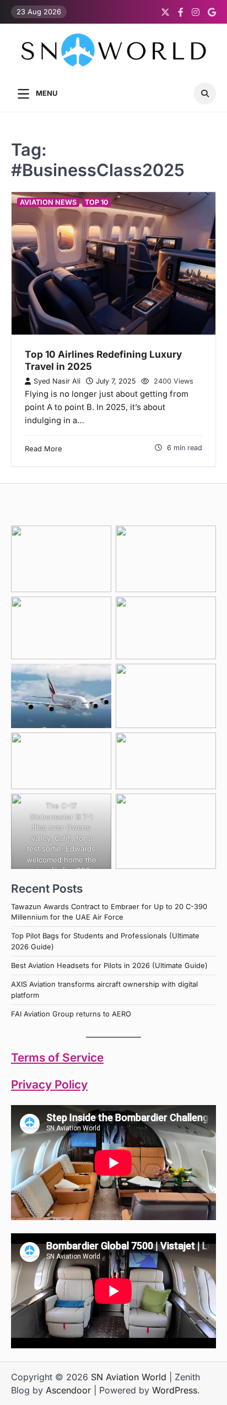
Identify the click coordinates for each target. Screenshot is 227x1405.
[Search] (205, 94)
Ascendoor (68, 1390)
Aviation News (48, 202)
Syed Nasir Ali (57, 381)
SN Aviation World (128, 1376)
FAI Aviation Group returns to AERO (71, 1014)
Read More (43, 449)
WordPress (174, 1390)
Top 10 (96, 202)
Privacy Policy (49, 1084)
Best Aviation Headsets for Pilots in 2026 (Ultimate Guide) (109, 965)
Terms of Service (57, 1057)
